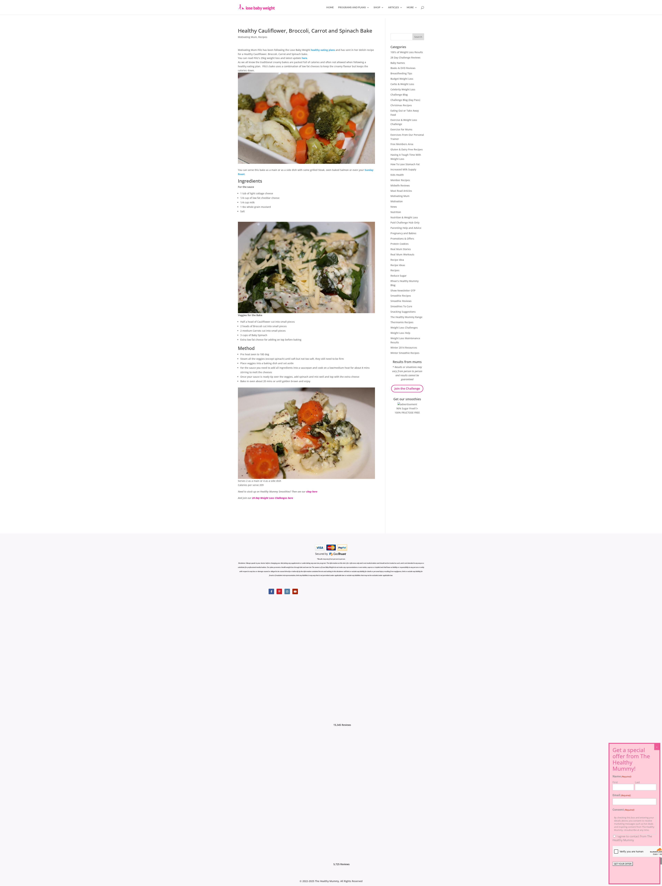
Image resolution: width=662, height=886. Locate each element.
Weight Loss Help (400, 333)
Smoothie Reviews (401, 301)
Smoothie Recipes (400, 295)
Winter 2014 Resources (403, 347)
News (393, 206)
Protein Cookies (399, 243)
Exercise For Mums (401, 129)
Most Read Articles (401, 190)
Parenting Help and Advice (405, 228)
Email (622, 795)
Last (637, 782)
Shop (377, 7)
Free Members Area (401, 144)
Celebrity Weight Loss (402, 89)
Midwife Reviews (400, 185)
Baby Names (397, 62)
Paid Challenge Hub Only (404, 222)
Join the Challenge (407, 388)
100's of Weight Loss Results (406, 52)
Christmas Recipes (401, 105)
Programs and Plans (352, 7)
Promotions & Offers (402, 238)
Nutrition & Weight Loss (404, 217)
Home (330, 7)
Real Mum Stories (400, 249)
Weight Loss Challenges (404, 327)
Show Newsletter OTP (402, 290)
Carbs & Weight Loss (402, 84)
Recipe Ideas (397, 265)
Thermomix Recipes (401, 322)
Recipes (262, 37)
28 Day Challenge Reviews (405, 57)
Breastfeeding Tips (401, 73)
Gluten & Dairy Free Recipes (406, 149)
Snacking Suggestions (403, 311)
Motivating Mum (247, 37)
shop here (311, 491)
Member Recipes (400, 180)
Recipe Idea (397, 259)
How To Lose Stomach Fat (405, 164)
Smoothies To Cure (401, 306)
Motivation (396, 201)
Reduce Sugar (398, 275)
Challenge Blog (399, 94)
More (410, 7)
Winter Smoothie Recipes (404, 353)
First (615, 782)
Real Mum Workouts (402, 254)
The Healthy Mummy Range (406, 317)
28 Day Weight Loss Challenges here (272, 498)
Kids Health (397, 174)
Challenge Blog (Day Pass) (405, 100)
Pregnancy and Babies (403, 233)
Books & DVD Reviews (402, 68)
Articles (393, 7)
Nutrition (395, 212)
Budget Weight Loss (401, 78)
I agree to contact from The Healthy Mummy (632, 838)
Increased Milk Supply (403, 169)
